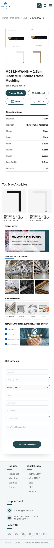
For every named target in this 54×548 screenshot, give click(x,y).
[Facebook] (9, 534)
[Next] (45, 57)
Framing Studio (16, 93)
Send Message (29, 444)
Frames (12, 487)
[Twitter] (30, 534)
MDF (25, 18)
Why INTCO (34, 478)
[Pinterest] (44, 534)
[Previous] (8, 57)
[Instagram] (16, 534)
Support (33, 491)
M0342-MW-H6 (18, 86)
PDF (31, 487)
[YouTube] (37, 534)
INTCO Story (35, 474)
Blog (31, 482)
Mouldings (15, 18)
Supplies (13, 482)
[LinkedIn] (23, 534)
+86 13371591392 (26, 518)
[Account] (45, 5)
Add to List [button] (40, 93)
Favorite (40, 101)
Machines (13, 478)
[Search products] (39, 5)
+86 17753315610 (23, 516)
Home (5, 18)
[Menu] (50, 5)
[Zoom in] (39, 37)
